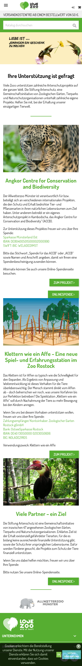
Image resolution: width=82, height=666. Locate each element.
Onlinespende (62, 294)
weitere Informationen (71, 654)
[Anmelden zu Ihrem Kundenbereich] (73, 7)
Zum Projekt (63, 282)
